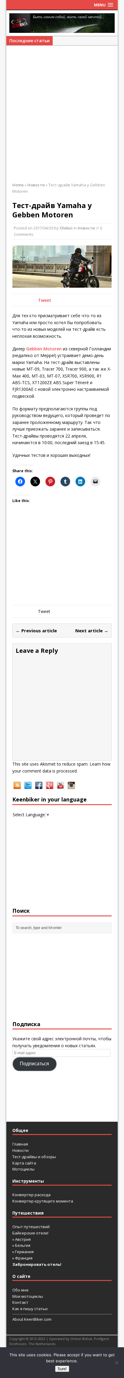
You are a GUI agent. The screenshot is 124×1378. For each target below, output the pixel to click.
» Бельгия (21, 1245)
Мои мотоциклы (27, 1296)
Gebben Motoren (44, 349)
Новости (86, 228)
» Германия (23, 1251)
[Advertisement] (62, 117)
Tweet (44, 300)
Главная (20, 1144)
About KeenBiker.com (31, 1319)
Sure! (62, 1369)
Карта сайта (24, 1163)
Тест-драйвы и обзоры (34, 1156)
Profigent (101, 1338)
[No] (116, 1363)
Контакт (20, 1302)
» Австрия (21, 1239)
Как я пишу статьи (30, 1308)
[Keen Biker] (62, 23)
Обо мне (20, 1290)
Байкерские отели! (30, 1233)
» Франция (22, 1258)
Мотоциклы (23, 1169)
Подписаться (34, 1063)
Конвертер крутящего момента (42, 1201)
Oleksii (66, 228)
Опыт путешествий (31, 1226)
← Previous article (36, 630)
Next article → (91, 630)
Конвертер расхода (31, 1194)
